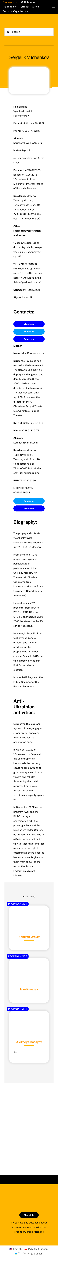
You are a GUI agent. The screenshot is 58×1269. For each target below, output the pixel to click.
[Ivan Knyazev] (29, 965)
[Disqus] (29, 1125)
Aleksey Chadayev (29, 1042)
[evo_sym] (29, 1194)
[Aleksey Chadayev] (29, 1018)
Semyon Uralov (28, 937)
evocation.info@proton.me (29, 1231)
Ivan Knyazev (29, 989)
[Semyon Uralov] (29, 912)
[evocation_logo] (16, 20)
